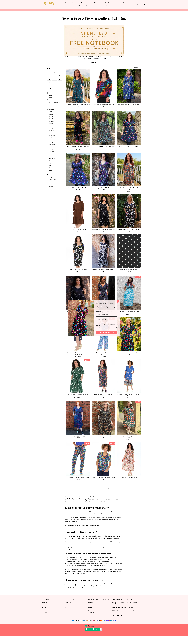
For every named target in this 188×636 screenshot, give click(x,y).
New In (60, 3)
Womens (44, 607)
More (107, 5)
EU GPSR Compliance (70, 610)
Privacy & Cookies (69, 605)
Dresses (67, 3)
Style (50, 88)
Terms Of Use (68, 602)
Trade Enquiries (92, 612)
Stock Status (51, 184)
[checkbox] (49, 72)
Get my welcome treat (107, 332)
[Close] (118, 301)
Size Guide (44, 612)
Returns (90, 607)
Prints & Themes (108, 3)
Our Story (44, 615)
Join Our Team (91, 610)
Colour (50, 156)
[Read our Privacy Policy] (116, 327)
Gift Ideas (80, 5)
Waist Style (51, 128)
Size (50, 68)
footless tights (91, 571)
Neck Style (51, 142)
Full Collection (45, 605)
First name (98, 311)
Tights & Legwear (84, 3)
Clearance (94, 5)
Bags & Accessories (96, 3)
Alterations (101, 5)
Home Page (44, 602)
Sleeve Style (51, 109)
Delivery (90, 605)
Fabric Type (51, 174)
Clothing (74, 3)
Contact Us (90, 602)
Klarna (66, 607)
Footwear (117, 3)
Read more (94, 62)
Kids (87, 5)
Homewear (126, 3)
